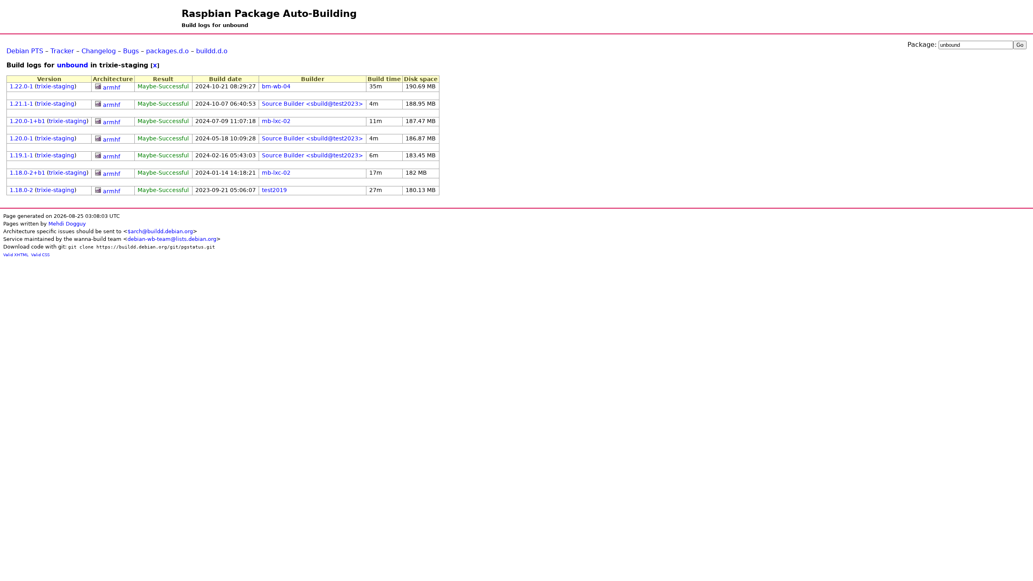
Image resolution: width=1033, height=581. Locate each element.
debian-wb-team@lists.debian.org (172, 239)
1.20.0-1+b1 (27, 121)
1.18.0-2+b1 (27, 172)
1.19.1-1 (21, 155)
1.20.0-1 (21, 138)
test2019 (274, 190)
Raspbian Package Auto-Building (269, 13)
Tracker (62, 51)
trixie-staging (55, 86)
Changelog (99, 51)
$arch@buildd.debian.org (160, 231)
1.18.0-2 (21, 190)
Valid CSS (40, 255)
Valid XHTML (16, 255)
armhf (111, 87)
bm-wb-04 (276, 86)
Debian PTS (24, 51)
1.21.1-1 (21, 103)
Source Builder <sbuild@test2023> (312, 103)
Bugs (131, 51)
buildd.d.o (212, 51)
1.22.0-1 (21, 86)
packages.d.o (167, 51)
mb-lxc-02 (276, 121)
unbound (72, 65)
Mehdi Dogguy (67, 224)
